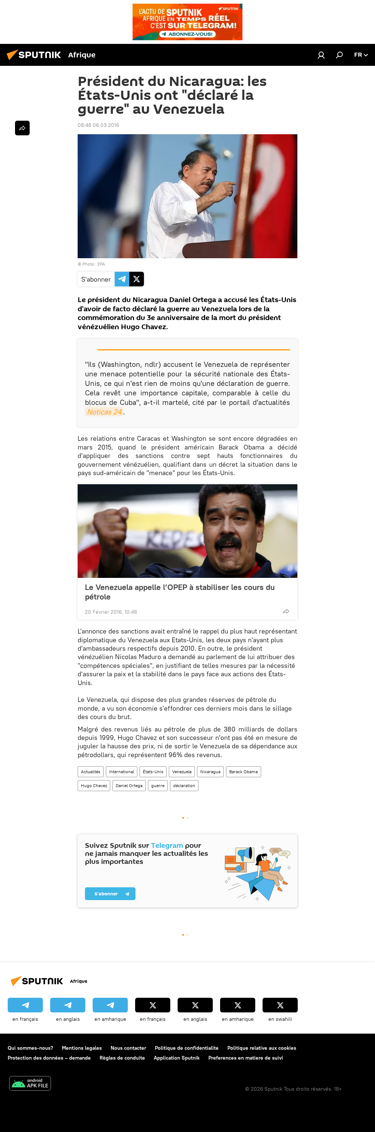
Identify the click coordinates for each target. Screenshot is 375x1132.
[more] (286, 611)
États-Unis (153, 771)
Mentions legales (82, 1048)
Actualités (90, 771)
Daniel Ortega (129, 785)
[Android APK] (30, 1084)
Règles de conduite (122, 1057)
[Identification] (321, 55)
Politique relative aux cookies (261, 1048)
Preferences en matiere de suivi (245, 1057)
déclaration (184, 785)
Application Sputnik (177, 1057)
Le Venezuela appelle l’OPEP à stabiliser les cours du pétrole (180, 591)
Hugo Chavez (94, 785)
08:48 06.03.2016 (98, 125)
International (121, 771)
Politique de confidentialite (187, 1048)
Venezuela (182, 771)
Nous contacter (128, 1048)
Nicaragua (210, 771)
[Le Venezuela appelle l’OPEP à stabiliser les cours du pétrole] (187, 531)
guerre (157, 785)
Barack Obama (243, 771)
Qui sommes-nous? (30, 1048)
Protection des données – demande (49, 1057)
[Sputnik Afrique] (36, 61)
